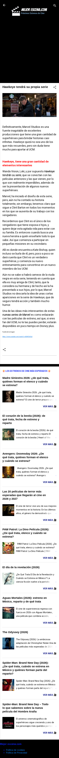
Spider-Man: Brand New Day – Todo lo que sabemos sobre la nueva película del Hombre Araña (25, 708)
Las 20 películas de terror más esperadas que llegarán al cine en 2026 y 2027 (24, 495)
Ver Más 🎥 (50, 406)
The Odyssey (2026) (15, 632)
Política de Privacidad (16, 752)
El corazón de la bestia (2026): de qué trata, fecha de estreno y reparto (23, 419)
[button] (55, 87)
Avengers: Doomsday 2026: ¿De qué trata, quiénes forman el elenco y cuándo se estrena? (25, 457)
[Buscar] (55, 6)
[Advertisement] (29, 51)
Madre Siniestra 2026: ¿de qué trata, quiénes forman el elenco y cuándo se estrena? (25, 381)
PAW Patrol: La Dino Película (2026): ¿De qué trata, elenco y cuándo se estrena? (25, 533)
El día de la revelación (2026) (20, 567)
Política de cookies (15, 750)
